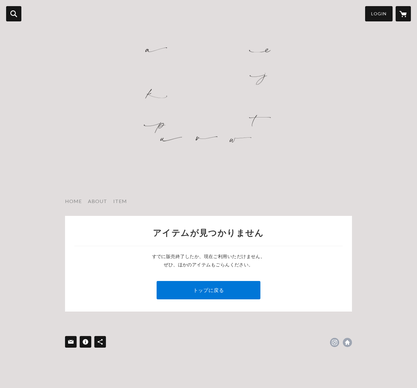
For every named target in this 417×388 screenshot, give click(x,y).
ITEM (120, 201)
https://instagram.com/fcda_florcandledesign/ (334, 342)
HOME (73, 201)
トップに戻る (208, 290)
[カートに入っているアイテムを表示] (403, 13)
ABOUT (97, 201)
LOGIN (378, 13)
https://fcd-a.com (347, 342)
